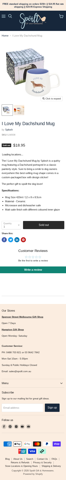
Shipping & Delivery (51, 466)
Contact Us (42, 459)
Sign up (52, 407)
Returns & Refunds (20, 462)
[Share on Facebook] (4, 239)
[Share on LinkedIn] (16, 239)
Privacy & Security (42, 462)
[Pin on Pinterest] (23, 239)
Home (5, 35)
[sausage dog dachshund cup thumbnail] (19, 110)
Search (29, 459)
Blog (7, 459)
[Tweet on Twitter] (10, 239)
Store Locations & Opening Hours (21, 466)
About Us (18, 459)
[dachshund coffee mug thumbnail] (7, 110)
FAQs (54, 459)
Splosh (9, 129)
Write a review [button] (33, 269)
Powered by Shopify (33, 474)
